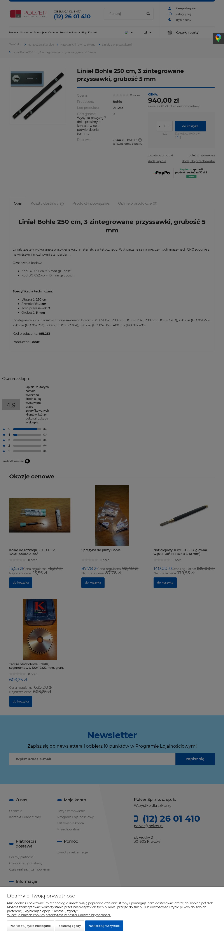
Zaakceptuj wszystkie (104, 925)
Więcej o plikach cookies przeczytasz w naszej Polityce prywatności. (59, 915)
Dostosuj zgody (70, 925)
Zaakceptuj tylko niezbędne (30, 925)
